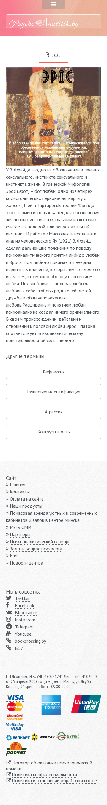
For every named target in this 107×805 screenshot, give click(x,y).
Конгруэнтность (53, 431)
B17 (19, 648)
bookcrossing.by (30, 641)
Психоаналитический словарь (40, 541)
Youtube (23, 634)
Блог (14, 556)
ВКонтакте (26, 612)
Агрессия (53, 412)
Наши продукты (26, 506)
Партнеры (20, 534)
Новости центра (26, 563)
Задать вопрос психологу (36, 548)
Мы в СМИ (20, 527)
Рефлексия (53, 372)
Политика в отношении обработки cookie (54, 780)
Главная (17, 485)
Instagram (25, 620)
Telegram (24, 627)
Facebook (24, 605)
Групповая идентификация (53, 392)
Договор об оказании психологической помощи (49, 766)
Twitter (22, 598)
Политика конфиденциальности (44, 774)
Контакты (20, 492)
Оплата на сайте (27, 499)
